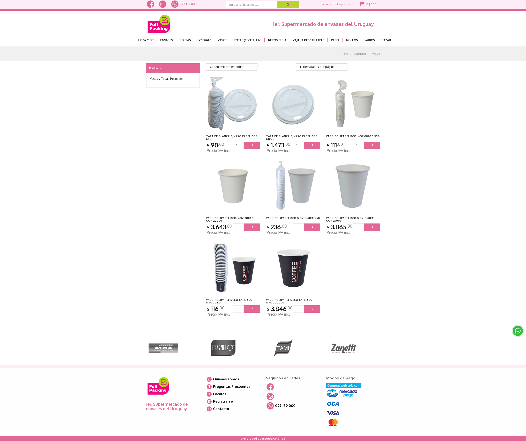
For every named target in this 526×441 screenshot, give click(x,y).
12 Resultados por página (317, 67)
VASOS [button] (222, 40)
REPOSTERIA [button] (277, 40)
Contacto (220, 408)
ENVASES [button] (166, 40)
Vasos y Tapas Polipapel (166, 78)
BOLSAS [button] (185, 40)
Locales (219, 394)
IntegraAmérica (273, 438)
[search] (288, 4)
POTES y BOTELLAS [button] (248, 40)
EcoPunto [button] (204, 40)
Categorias (360, 53)
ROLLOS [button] (352, 40)
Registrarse (343, 4)
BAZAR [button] (386, 40)
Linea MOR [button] (146, 40)
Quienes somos (225, 379)
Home (344, 53)
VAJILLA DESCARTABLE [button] (308, 40)
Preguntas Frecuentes (231, 386)
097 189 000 (188, 4)
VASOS (376, 53)
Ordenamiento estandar (226, 67)
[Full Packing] (159, 22)
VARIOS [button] (370, 40)
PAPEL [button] (335, 40)
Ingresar (327, 4)
